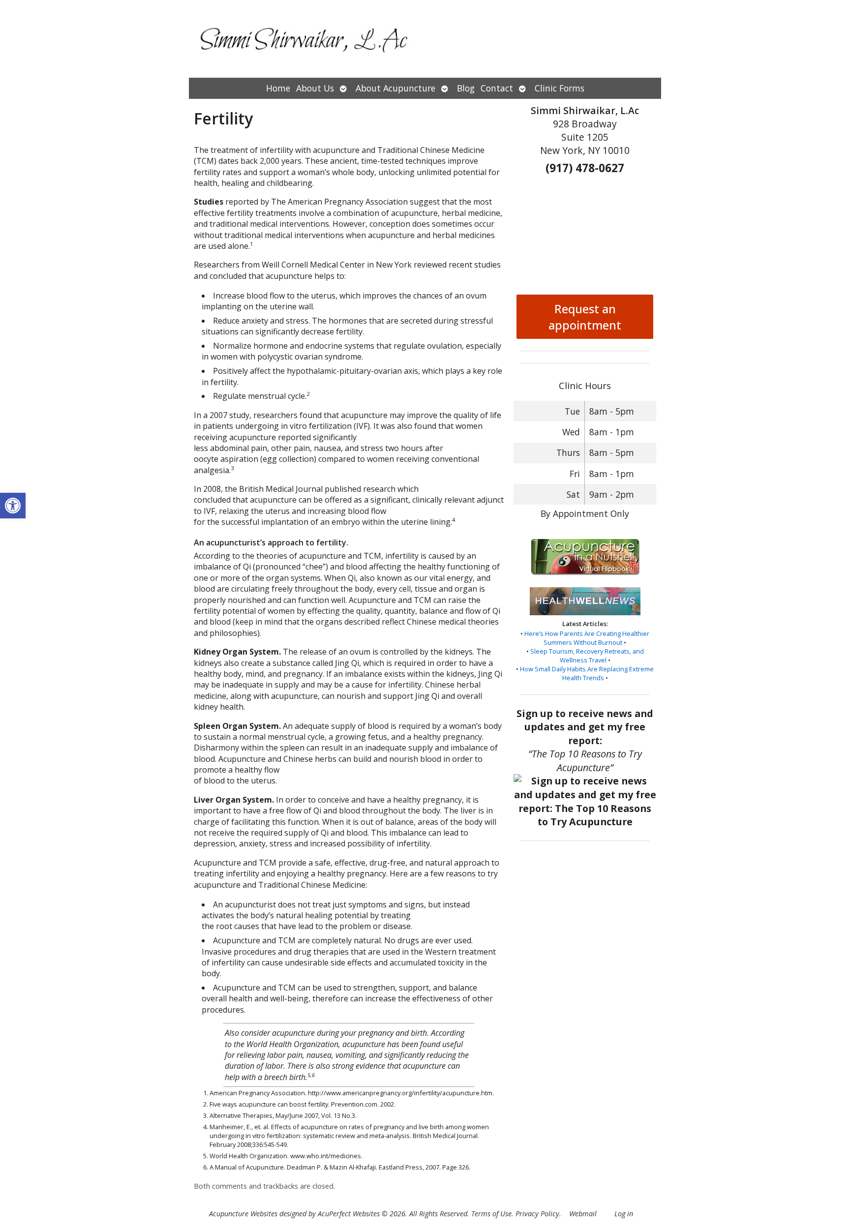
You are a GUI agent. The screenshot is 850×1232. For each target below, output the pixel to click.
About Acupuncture (395, 88)
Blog (466, 88)
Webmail (583, 1213)
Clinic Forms (559, 88)
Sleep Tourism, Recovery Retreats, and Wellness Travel (587, 655)
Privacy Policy (537, 1213)
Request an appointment (584, 316)
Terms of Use (491, 1213)
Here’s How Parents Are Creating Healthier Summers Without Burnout (586, 638)
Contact (497, 88)
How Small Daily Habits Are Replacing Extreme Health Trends (587, 673)
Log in (623, 1213)
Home (278, 88)
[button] (13, 505)
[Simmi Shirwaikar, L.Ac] (425, 39)
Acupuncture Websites (243, 1213)
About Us (315, 88)
